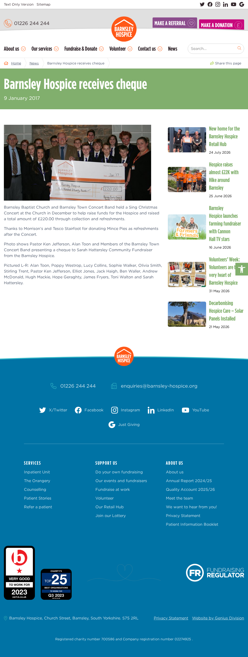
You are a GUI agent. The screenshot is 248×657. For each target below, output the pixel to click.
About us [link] (11, 48)
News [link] (172, 48)
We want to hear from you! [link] (191, 507)
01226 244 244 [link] (31, 23)
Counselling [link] (35, 489)
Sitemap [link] (43, 4)
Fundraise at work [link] (112, 489)
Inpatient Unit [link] (37, 472)
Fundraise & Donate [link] (80, 48)
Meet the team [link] (179, 498)
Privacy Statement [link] (183, 515)
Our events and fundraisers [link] (121, 480)
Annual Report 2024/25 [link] (189, 480)
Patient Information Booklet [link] (192, 524)
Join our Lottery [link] (110, 515)
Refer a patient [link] (38, 507)
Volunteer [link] (117, 48)
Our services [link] (41, 48)
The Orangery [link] (37, 480)
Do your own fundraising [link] (119, 472)
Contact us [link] (147, 48)
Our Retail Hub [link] (109, 507)
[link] (241, 269)
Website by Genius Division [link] (218, 618)
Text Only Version (19, 4)
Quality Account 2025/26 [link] (190, 489)
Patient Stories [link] (37, 498)
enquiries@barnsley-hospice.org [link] (159, 386)
